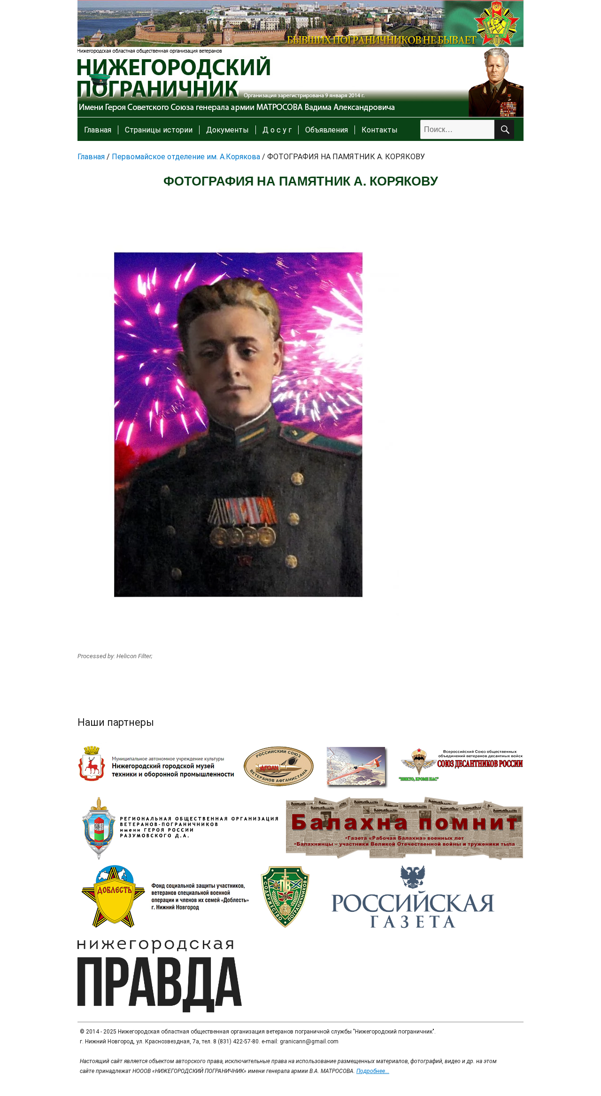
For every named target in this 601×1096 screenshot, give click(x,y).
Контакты (380, 129)
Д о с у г (277, 129)
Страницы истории (159, 129)
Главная (97, 129)
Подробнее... (372, 1071)
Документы (227, 129)
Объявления (326, 129)
